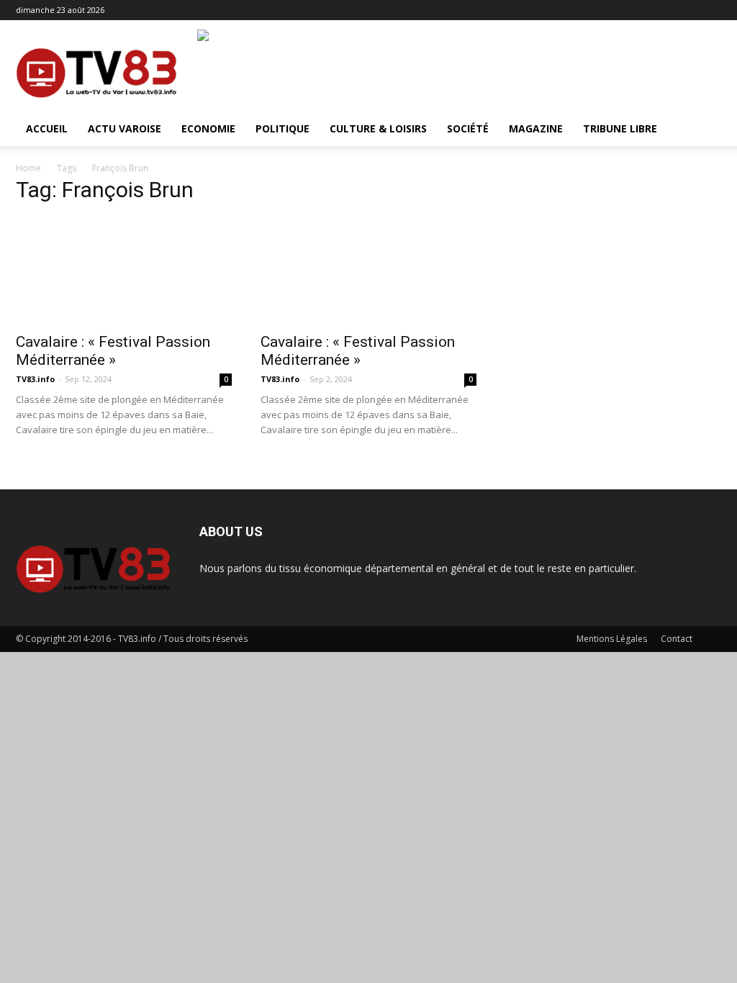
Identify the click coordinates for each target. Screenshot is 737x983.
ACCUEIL (47, 128)
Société (468, 128)
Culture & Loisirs (378, 128)
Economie (208, 128)
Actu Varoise (124, 128)
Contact (676, 639)
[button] (704, 130)
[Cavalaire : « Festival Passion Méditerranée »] (124, 270)
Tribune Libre (620, 128)
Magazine (536, 128)
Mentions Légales (612, 639)
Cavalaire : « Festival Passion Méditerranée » (113, 350)
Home (28, 168)
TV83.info (35, 378)
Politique (282, 128)
